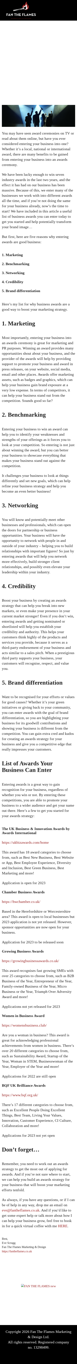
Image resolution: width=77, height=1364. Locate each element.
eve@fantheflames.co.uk (44, 1310)
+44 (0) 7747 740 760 (44, 1301)
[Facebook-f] (23, 1356)
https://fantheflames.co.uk (17, 1251)
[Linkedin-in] (43, 1356)
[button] (68, 10)
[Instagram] (54, 1356)
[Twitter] (33, 1356)
